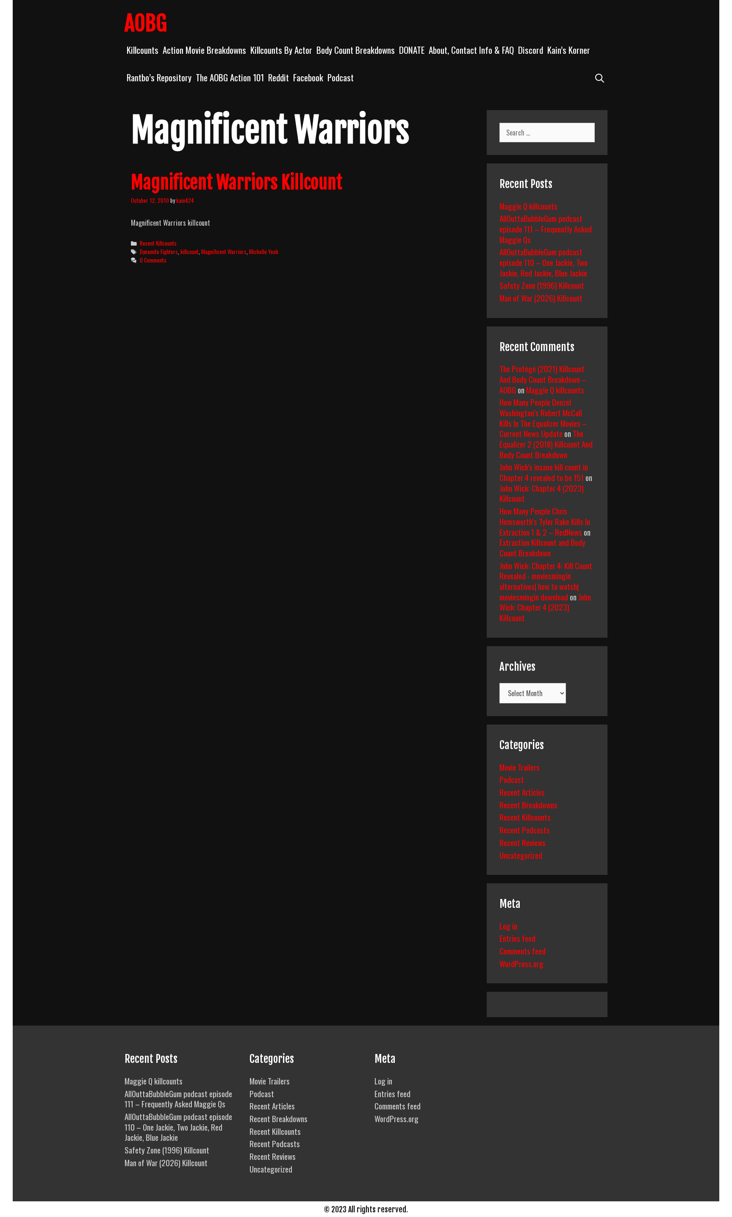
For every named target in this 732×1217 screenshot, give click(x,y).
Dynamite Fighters (159, 251)
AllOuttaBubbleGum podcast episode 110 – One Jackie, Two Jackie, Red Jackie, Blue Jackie (543, 262)
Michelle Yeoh (263, 251)
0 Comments (153, 260)
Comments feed (522, 951)
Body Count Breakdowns (355, 49)
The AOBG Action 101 (230, 77)
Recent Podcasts (524, 829)
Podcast (340, 77)
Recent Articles (522, 792)
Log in (508, 926)
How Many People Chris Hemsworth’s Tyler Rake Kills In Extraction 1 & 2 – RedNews (544, 521)
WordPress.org (521, 963)
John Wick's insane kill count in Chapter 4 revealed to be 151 (543, 472)
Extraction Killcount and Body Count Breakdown (542, 547)
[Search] (599, 77)
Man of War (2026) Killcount (540, 298)
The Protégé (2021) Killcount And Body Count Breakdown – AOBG (542, 378)
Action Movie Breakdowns (204, 49)
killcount (189, 251)
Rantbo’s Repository (159, 77)
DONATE (411, 49)
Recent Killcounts (158, 243)
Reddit (278, 77)
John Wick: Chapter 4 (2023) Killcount (541, 493)
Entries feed (517, 938)
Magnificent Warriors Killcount (236, 182)
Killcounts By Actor (281, 49)
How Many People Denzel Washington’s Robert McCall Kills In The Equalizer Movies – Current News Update (543, 417)
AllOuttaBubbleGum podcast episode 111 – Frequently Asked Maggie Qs (545, 228)
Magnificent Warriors (224, 251)
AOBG (146, 23)
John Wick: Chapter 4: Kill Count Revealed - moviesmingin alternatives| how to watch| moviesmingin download (545, 581)
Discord (530, 49)
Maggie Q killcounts (528, 206)
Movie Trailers (519, 767)
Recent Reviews (522, 842)
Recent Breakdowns (528, 804)
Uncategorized (520, 855)
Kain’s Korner (568, 49)
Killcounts (142, 49)
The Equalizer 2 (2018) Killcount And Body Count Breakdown (546, 443)
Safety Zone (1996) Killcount (541, 285)
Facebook (308, 77)
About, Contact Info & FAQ (471, 49)
